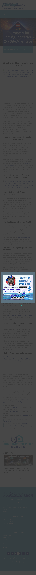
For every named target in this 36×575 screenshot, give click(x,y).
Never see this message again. (18, 305)
